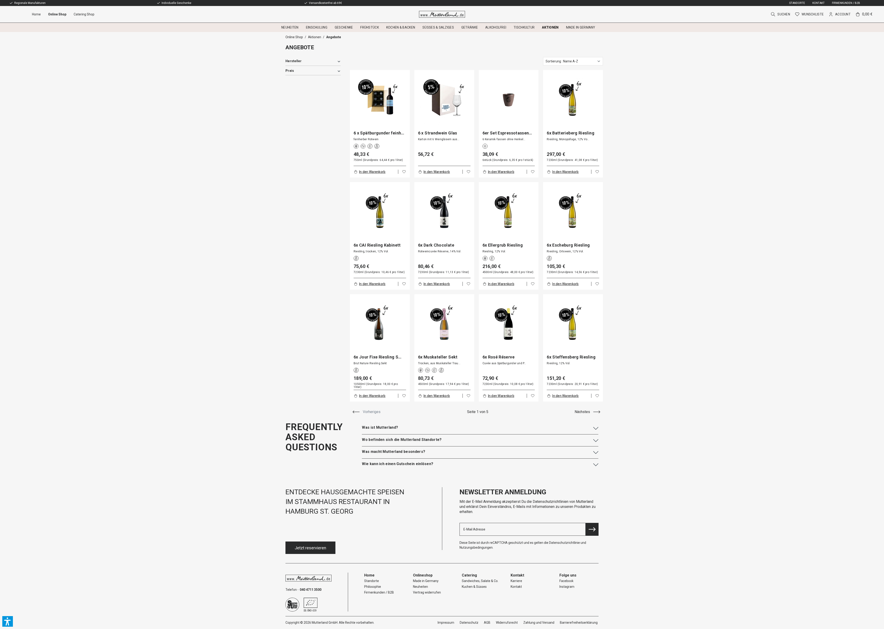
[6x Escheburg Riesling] (573, 212)
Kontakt (818, 3)
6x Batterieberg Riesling (570, 133)
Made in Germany (426, 581)
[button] (7, 621)
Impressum (446, 622)
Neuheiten (420, 586)
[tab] (480, 427)
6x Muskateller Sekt (438, 357)
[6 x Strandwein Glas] (444, 100)
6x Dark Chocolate (436, 245)
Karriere (516, 581)
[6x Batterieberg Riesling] (573, 100)
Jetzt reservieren (310, 547)
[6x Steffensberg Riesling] (573, 324)
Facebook (566, 581)
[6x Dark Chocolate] (444, 212)
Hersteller (293, 61)
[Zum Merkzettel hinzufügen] (404, 172)
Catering (469, 575)
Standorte (797, 3)
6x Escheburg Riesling (568, 245)
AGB (487, 622)
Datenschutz (469, 622)
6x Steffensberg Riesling (571, 357)
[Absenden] (592, 529)
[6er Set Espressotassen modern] (509, 100)
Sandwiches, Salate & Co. (480, 581)
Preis (289, 71)
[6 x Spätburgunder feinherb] (380, 100)
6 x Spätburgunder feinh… (379, 133)
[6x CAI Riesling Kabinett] (380, 212)
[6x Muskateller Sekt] (444, 324)
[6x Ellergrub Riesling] (509, 212)
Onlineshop (423, 575)
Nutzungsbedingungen (476, 547)
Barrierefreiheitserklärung (579, 622)
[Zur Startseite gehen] (442, 14)
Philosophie (372, 586)
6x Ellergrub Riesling (503, 245)
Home (369, 575)
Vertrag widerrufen (427, 592)
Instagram (566, 586)
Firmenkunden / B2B (846, 3)
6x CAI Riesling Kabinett (377, 245)
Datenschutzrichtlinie (564, 543)
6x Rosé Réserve (499, 357)
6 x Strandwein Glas (437, 133)
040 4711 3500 (310, 589)
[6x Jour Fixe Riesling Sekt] (380, 324)
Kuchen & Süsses (474, 586)
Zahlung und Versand (538, 622)
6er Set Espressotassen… (507, 133)
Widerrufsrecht (507, 622)
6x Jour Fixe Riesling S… (378, 357)
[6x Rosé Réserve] (509, 324)
